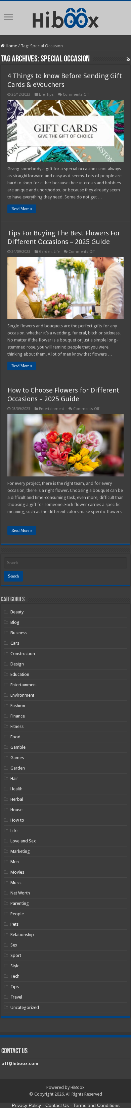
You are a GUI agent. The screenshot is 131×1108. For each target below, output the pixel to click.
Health (16, 788)
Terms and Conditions (96, 1105)
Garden (45, 251)
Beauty (17, 611)
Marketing (20, 851)
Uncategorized (24, 1007)
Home (11, 45)
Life (42, 94)
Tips (50, 94)
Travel (16, 997)
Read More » (21, 208)
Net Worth (20, 892)
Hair (14, 778)
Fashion (17, 705)
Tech (14, 976)
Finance (17, 716)
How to (17, 820)
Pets (14, 924)
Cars (14, 643)
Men (14, 861)
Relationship (22, 934)
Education (19, 674)
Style (14, 965)
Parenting (19, 903)
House (16, 809)
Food (15, 736)
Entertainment (51, 409)
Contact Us (57, 1105)
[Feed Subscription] (128, 59)
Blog (14, 622)
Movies (17, 872)
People (17, 913)
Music (15, 882)
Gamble (18, 747)
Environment (22, 695)
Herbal (16, 799)
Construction (22, 653)
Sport (15, 955)
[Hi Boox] (66, 17)
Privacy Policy (26, 1105)
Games (17, 757)
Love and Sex (23, 840)
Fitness (17, 726)
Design (17, 663)
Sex (13, 945)
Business (18, 632)
